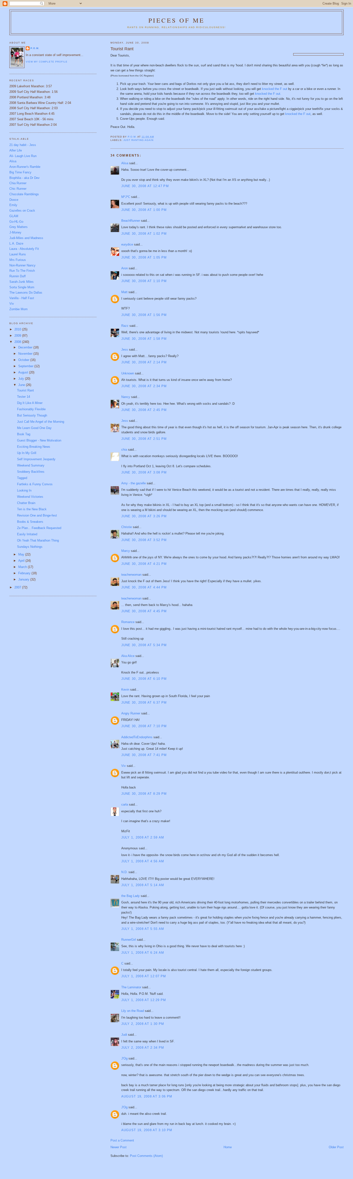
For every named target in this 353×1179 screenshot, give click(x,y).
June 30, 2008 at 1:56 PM (144, 315)
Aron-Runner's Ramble (24, 167)
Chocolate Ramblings (24, 194)
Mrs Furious (17, 260)
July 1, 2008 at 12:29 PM (143, 1000)
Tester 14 (23, 396)
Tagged (22, 478)
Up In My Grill (26, 453)
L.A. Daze (16, 243)
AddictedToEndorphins (136, 737)
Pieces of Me (176, 20)
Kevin (125, 689)
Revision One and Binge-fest (37, 515)
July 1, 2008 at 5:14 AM (142, 885)
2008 (18, 342)
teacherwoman (131, 574)
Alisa (124, 163)
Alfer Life (15, 150)
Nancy (125, 397)
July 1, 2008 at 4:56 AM (142, 861)
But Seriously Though (32, 415)
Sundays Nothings (30, 547)
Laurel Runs (17, 254)
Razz (124, 326)
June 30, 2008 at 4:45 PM (144, 611)
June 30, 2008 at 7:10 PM (144, 726)
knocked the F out (275, 89)
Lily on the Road (132, 1011)
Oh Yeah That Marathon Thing (38, 540)
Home (228, 1147)
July (21, 378)
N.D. (124, 872)
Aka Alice (127, 656)
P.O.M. (34, 48)
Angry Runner (130, 713)
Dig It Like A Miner (30, 403)
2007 (18, 587)
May (21, 554)
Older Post (336, 1147)
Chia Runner (17, 183)
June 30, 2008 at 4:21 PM (144, 564)
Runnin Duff (17, 276)
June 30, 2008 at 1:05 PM (144, 257)
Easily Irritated (27, 534)
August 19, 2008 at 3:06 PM (146, 1096)
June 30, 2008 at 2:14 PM (144, 362)
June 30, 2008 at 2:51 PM (144, 439)
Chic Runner (17, 188)
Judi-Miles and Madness (26, 238)
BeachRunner (130, 220)
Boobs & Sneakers (30, 521)
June (22, 385)
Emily (13, 205)
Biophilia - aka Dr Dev (24, 178)
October (24, 360)
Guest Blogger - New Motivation (39, 440)
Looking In (24, 490)
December (25, 347)
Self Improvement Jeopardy (36, 459)
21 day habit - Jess (22, 145)
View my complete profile (46, 61)
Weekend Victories (30, 496)
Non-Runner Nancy (22, 265)
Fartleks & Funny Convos (35, 484)
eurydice (127, 244)
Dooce (13, 200)
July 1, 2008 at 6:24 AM (142, 952)
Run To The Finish (22, 270)
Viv (123, 766)
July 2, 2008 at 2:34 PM (142, 1047)
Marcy (125, 551)
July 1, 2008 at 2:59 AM (142, 837)
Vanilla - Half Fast (21, 298)
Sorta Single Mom (21, 287)
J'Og (124, 1058)
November (25, 353)
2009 (18, 335)
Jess (125, 349)
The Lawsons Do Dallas (25, 292)
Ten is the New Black (32, 509)
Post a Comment (122, 1140)
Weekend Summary (30, 465)
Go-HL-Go (16, 221)
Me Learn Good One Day (34, 428)
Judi (124, 1034)
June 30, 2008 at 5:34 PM (144, 645)
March (23, 567)
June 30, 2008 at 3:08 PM (144, 472)
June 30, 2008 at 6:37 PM (144, 702)
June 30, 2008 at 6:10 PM (144, 679)
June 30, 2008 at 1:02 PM (144, 233)
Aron (124, 268)
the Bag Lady (130, 896)
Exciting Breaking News (33, 446)
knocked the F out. (268, 93)
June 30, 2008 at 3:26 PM (144, 516)
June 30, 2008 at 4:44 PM (144, 587)
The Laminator (131, 987)
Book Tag (23, 434)
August (23, 372)
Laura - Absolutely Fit (24, 249)
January (24, 579)
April (21, 560)
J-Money (15, 232)
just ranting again (138, 140)
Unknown (127, 373)
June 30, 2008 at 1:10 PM (144, 281)
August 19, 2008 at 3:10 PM (146, 1130)
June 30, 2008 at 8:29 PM (144, 793)
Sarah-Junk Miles (21, 282)
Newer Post (118, 1147)
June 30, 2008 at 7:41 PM (144, 755)
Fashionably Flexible (31, 409)
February (24, 573)
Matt (124, 292)
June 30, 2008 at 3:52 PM (144, 540)
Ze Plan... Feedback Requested (39, 528)
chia (124, 449)
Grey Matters (18, 227)
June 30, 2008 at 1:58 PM (144, 338)
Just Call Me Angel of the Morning (40, 421)
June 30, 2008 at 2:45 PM (144, 410)
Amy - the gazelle (133, 483)
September (26, 366)
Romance (127, 622)
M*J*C (125, 197)
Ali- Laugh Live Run (23, 156)
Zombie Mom (18, 309)
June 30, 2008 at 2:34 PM (144, 386)
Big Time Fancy (20, 172)
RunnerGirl (128, 939)
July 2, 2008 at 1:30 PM (142, 1024)
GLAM (13, 216)
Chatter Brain (26, 503)
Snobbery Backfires (30, 471)
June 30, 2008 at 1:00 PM (144, 210)
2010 (18, 329)
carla (124, 804)
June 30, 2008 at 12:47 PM (145, 186)
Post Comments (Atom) (146, 1156)
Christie (126, 527)
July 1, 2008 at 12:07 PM (143, 976)
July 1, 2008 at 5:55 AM (142, 929)
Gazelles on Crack (22, 210)
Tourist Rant (25, 390)
